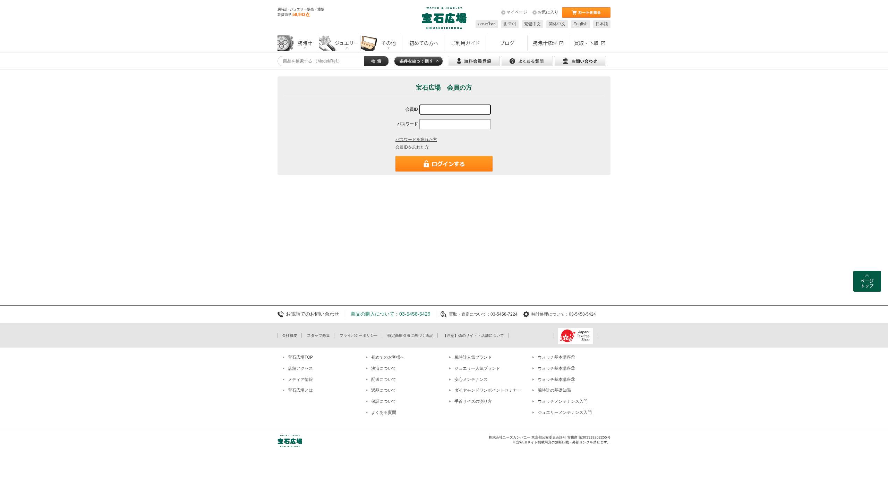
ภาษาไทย (487, 24)
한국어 (510, 24)
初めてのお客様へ (387, 357)
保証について (383, 401)
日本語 (602, 24)
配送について (383, 379)
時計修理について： (550, 314)
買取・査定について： (469, 314)
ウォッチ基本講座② (556, 368)
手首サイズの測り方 (473, 401)
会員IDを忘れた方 (412, 147)
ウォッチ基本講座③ (556, 379)
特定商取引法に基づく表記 (410, 335)
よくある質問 (383, 412)
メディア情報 (300, 379)
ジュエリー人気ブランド (477, 368)
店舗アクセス (300, 368)
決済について (383, 368)
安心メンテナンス (471, 379)
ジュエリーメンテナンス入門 (565, 412)
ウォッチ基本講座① (556, 357)
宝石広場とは (300, 390)
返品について (383, 390)
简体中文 (557, 24)
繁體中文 (532, 24)
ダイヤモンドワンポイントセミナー (487, 390)
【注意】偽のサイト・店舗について (473, 335)
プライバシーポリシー (359, 335)
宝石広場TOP (300, 357)
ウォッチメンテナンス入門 (563, 401)
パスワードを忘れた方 (416, 139)
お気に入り (548, 12)
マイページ (516, 12)
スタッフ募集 (318, 335)
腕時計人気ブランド (473, 357)
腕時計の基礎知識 (554, 390)
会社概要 (289, 335)
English (580, 24)
